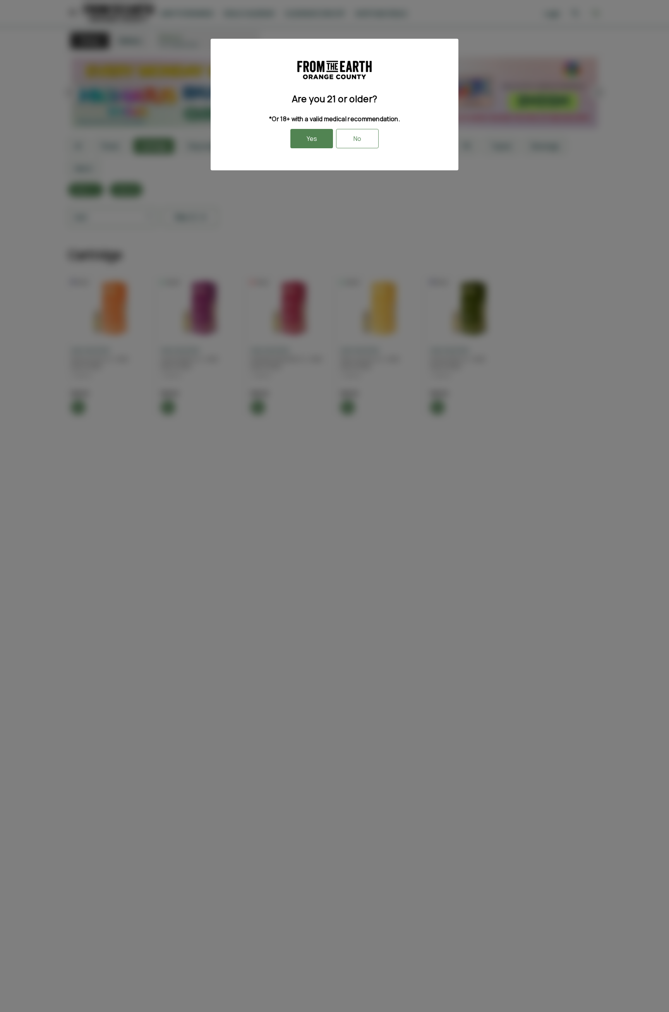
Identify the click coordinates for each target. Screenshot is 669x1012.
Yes (312, 138)
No (357, 138)
